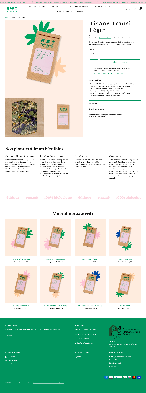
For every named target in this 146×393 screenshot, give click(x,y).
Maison (7, 17)
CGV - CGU (113, 360)
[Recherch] (135, 9)
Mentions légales (115, 363)
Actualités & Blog (102, 7)
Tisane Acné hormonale (21, 259)
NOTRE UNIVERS (82, 352)
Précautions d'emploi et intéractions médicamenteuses (105, 115)
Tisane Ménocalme (21, 306)
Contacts (113, 366)
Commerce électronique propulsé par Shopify (48, 383)
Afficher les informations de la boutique (108, 73)
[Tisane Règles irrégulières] (90, 284)
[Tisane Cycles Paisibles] (55, 237)
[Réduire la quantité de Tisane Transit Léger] (91, 62)
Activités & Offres (65, 12)
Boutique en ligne (37, 7)
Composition (95, 80)
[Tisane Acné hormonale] (21, 237)
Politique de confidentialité (120, 357)
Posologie (93, 103)
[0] (139, 9)
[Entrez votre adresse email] (69, 335)
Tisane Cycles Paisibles (55, 259)
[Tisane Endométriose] (90, 237)
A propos (54, 7)
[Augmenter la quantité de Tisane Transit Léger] (97, 62)
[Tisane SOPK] (125, 284)
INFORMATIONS (116, 352)
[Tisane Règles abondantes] (55, 284)
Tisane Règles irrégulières (90, 306)
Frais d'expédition (105, 38)
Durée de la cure (96, 109)
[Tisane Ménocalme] (21, 284)
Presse (80, 12)
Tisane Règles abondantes (56, 306)
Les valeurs (66, 7)
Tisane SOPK (125, 306)
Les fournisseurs (83, 7)
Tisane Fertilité (125, 259)
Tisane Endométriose (90, 259)
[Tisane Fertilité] (125, 237)
